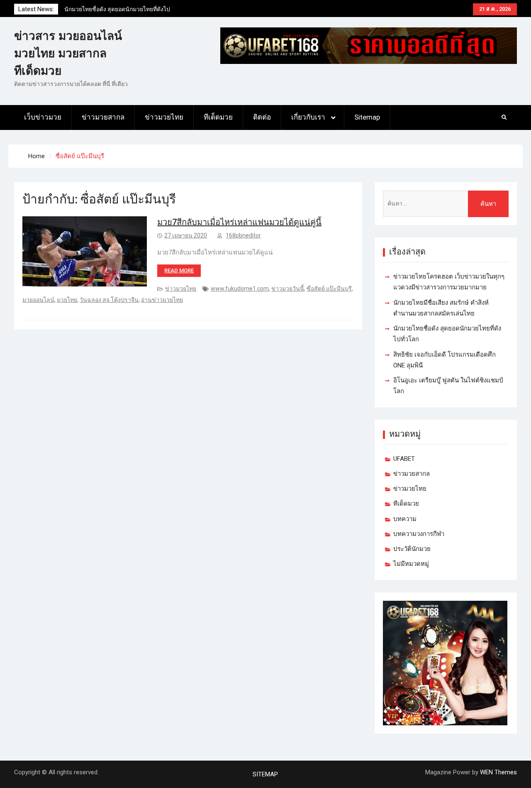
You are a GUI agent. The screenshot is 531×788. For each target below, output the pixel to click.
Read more (179, 270)
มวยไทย (67, 299)
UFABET (404, 459)
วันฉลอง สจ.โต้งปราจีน (109, 299)
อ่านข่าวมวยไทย (162, 299)
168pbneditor (243, 235)
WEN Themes (498, 772)
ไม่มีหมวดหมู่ (411, 564)
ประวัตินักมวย (412, 549)
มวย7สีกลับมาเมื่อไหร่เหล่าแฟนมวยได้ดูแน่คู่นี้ (239, 222)
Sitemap (367, 117)
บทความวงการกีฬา (418, 534)
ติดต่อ (262, 117)
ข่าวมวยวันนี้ (287, 288)
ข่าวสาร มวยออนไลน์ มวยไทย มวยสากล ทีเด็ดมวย (68, 53)
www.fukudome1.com (240, 288)
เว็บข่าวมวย (42, 117)
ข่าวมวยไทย (164, 117)
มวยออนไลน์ (38, 299)
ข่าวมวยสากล (103, 117)
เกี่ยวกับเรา (308, 117)
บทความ (405, 519)
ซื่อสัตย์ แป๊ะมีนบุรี (329, 288)
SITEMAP (265, 774)
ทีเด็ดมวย (218, 117)
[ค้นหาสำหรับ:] (445, 204)
